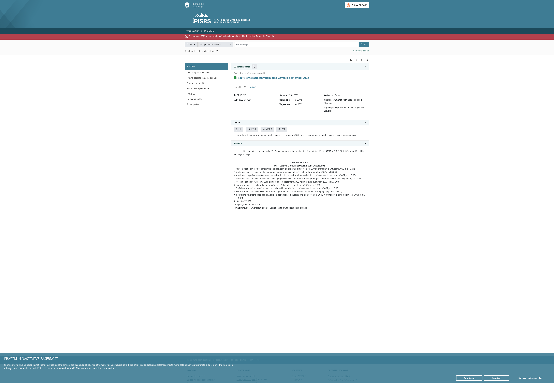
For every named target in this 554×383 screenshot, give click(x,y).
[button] (300, 67)
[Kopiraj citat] (254, 66)
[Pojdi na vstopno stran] (194, 7)
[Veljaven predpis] (235, 77)
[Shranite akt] (356, 60)
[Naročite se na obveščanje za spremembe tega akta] (351, 60)
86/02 (253, 87)
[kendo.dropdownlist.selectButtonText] (230, 44)
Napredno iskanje (361, 50)
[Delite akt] (361, 60)
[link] (193, 31)
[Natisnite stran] (366, 60)
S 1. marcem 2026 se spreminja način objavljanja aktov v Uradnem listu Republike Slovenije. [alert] (232, 36)
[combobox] (216, 44)
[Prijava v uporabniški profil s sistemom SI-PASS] (357, 5)
